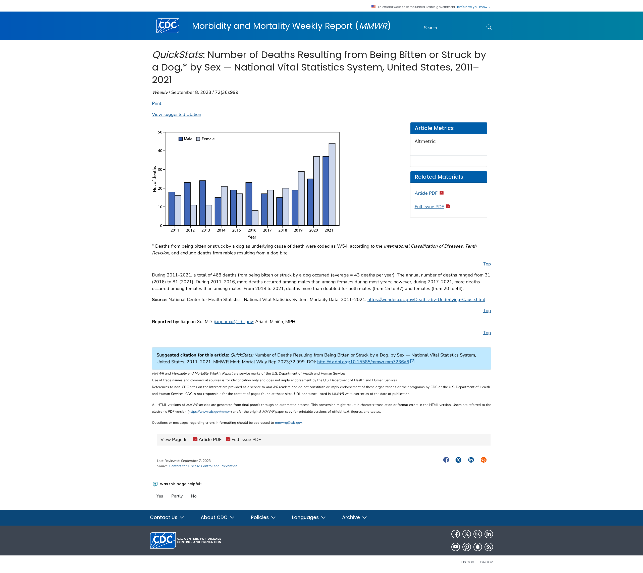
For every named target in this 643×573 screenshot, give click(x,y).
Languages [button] (306, 517)
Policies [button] (260, 517)
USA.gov (485, 562)
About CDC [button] (215, 517)
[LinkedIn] (489, 534)
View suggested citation (176, 114)
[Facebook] (455, 534)
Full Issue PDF (429, 207)
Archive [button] (351, 517)
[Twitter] (466, 534)
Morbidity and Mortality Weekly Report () (291, 26)
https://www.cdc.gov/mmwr (210, 411)
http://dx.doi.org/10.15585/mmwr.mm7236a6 (363, 362)
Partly (177, 496)
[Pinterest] (466, 547)
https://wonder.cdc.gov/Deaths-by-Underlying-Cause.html (426, 300)
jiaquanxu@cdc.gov (233, 322)
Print (156, 103)
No (193, 496)
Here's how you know (472, 7)
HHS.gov (466, 562)
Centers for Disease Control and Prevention (203, 466)
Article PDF (426, 193)
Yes (159, 496)
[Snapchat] (477, 547)
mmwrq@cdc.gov (288, 422)
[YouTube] (455, 547)
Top (487, 264)
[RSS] (489, 547)
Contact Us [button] (164, 517)
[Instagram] (477, 534)
